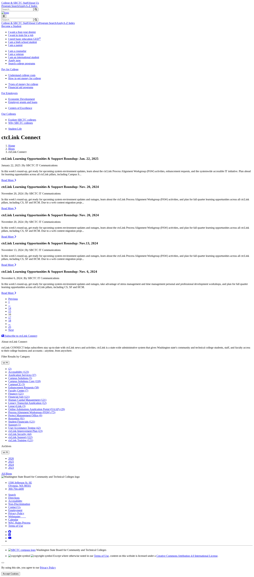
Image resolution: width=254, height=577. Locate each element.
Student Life (15, 128)
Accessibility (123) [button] (18, 371)
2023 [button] (11, 467)
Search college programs (21, 63)
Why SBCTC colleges (20, 122)
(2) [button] (9, 368)
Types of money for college (23, 84)
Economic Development (21, 99)
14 (9, 308)
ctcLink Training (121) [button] (20, 440)
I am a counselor (17, 51)
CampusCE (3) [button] (16, 384)
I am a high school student (22, 42)
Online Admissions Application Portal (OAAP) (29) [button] (36, 409)
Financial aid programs (20, 87)
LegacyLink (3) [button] (16, 406)
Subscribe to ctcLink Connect (20, 335)
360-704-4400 (16, 488)
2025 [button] (11, 461)
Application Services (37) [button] (22, 375)
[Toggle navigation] (3, 16)
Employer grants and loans (22, 102)
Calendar (13, 519)
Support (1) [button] (14, 424)
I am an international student (23, 57)
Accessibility (15, 500)
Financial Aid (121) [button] (19, 396)
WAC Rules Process (19, 522)
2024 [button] (11, 464)
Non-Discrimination (19, 504)
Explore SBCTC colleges (22, 119)
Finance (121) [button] (15, 393)
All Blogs (6, 473)
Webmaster (17, 516)
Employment (15, 510)
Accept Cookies (11, 574)
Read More (7, 180)
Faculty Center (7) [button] (18, 390)
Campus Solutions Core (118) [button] (24, 381)
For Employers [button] (9, 93)
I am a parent (15, 45)
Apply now (14, 60)
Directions (14, 497)
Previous (13, 298)
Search (12, 494)
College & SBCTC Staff (14, 2)
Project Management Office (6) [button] (25, 415)
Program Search (10, 5)
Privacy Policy (16, 513)
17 (9, 317)
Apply (22, 5)
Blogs (11, 148)
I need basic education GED (24, 38)
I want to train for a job (20, 35)
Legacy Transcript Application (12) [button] (27, 403)
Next (11, 329)
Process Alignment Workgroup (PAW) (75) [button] (31, 412)
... (9, 305)
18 (9, 320)
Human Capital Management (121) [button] (27, 399)
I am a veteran (16, 54)
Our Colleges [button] (8, 113)
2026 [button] (11, 458)
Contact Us (14, 507)
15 (9, 311)
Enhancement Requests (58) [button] (23, 387)
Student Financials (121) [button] (21, 421)
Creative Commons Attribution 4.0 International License (187, 555)
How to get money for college (24, 78)
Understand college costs (21, 75)
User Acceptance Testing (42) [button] (24, 427)
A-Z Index (31, 5)
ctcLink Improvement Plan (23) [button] (25, 431)
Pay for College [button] (9, 69)
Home (11, 145)
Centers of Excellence (20, 108)
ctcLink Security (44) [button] (19, 434)
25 (9, 326)
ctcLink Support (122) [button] (20, 437)
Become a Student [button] (11, 26)
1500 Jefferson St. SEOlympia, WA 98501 (20, 484)
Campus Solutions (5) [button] (20, 378)
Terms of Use (15, 525)
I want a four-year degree (22, 32)
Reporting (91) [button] (16, 418)
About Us (33, 2)
